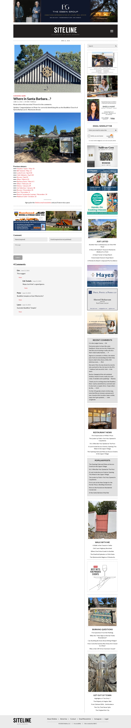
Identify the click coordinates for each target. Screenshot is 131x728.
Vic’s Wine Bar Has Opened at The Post (102, 443)
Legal (106, 719)
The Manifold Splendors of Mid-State (102, 554)
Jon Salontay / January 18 (26, 188)
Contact (73, 719)
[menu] (111, 31)
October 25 (32, 196)
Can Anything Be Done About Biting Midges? (102, 640)
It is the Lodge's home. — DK (98, 343)
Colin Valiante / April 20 (25, 175)
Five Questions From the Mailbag (102, 632)
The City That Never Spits (102, 707)
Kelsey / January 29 (24, 186)
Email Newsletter (85, 719)
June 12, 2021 (25, 270)
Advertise (63, 719)
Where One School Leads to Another (102, 551)
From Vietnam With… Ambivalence (102, 704)
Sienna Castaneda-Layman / (27, 194)
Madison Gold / (22, 196)
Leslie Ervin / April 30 (24, 173)
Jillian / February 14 (24, 184)
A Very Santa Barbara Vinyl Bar (99, 493)
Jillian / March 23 (23, 179)
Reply (20, 277)
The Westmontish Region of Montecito (102, 557)
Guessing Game (19, 96)
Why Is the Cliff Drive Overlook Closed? (102, 649)
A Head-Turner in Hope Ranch (102, 255)
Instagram (98, 719)
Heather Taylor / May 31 (25, 169)
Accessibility (77, 723)
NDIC (95, 723)
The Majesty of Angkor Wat (102, 701)
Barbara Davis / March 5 (25, 181)
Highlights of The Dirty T (102, 698)
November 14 (42, 194)
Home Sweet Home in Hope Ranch (102, 258)
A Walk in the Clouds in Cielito (102, 545)
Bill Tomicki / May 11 (24, 171)
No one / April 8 (22, 177)
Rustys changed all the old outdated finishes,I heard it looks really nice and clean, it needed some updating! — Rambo (102, 376)
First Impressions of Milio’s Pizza (102, 435)
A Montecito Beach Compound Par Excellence (102, 261)
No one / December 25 (25, 190)
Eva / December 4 (23, 192)
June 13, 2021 (26, 293)
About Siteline (52, 719)
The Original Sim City (102, 710)
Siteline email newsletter (43, 203)
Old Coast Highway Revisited (102, 548)
